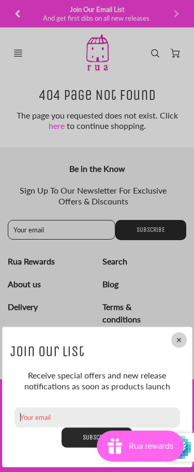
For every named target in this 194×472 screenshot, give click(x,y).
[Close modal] (178, 340)
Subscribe (97, 437)
